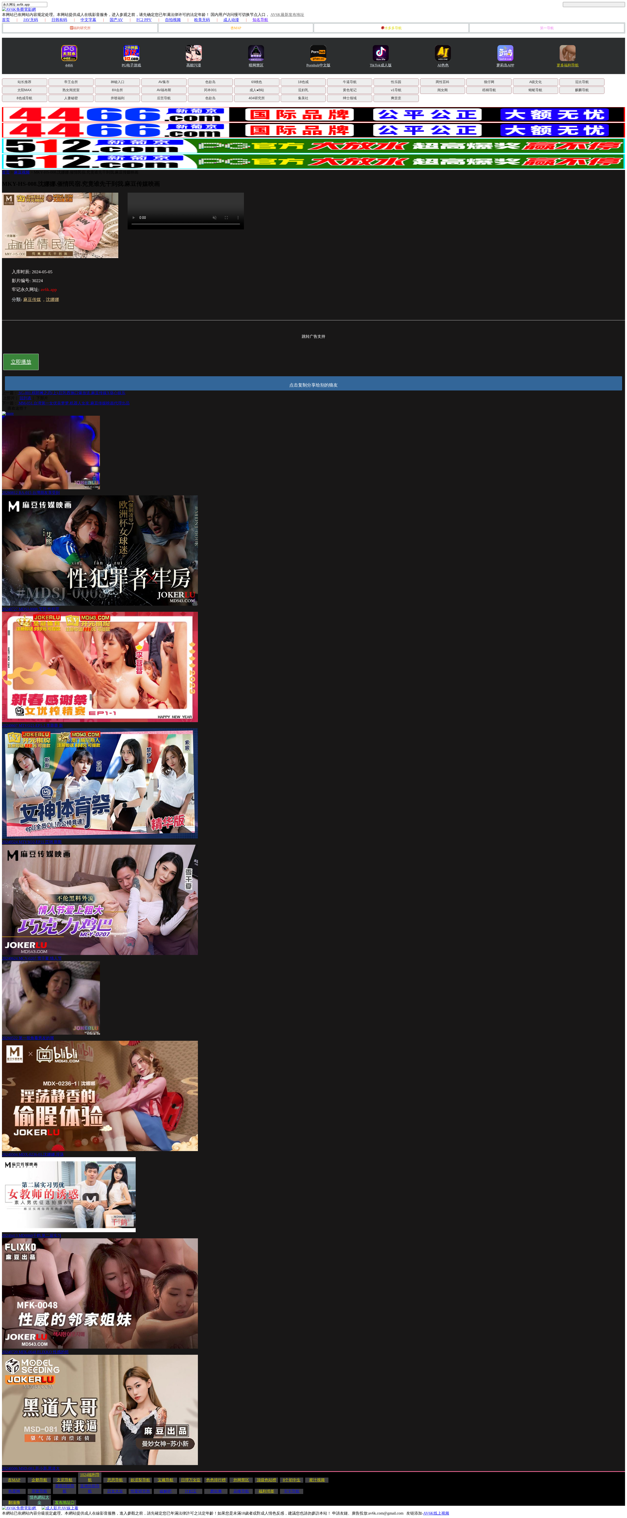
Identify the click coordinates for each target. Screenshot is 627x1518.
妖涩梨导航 (140, 1480)
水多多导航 (393, 28)
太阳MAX (24, 90)
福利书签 (266, 1491)
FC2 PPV (144, 20)
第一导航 (547, 28)
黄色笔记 (350, 90)
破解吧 (165, 1491)
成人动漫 (231, 20)
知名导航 (260, 20)
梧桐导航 (489, 90)
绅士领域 (350, 98)
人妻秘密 (71, 98)
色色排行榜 (216, 1480)
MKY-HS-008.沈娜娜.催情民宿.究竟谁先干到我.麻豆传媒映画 (86, 172)
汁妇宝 (191, 1491)
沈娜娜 (52, 299)
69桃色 (256, 82)
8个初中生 (292, 1480)
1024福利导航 (90, 1477)
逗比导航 (582, 82)
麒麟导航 (582, 90)
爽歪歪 (396, 98)
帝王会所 (71, 82)
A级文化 (535, 82)
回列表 (25, 398)
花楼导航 (241, 1491)
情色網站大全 (39, 1500)
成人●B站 (257, 90)
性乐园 (396, 82)
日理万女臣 (191, 1480)
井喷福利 (117, 98)
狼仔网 (489, 82)
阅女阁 (442, 90)
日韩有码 (59, 20)
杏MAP (235, 28)
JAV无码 (30, 20)
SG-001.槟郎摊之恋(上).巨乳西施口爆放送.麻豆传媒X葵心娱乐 (71, 393)
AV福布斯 (164, 90)
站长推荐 (24, 82)
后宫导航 (164, 98)
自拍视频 (173, 20)
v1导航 (396, 90)
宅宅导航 (292, 1491)
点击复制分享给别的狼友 (313, 385)
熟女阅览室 (71, 90)
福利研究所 (82, 28)
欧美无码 (202, 20)
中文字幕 (88, 20)
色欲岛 (210, 82)
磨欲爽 (216, 1491)
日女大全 (115, 1491)
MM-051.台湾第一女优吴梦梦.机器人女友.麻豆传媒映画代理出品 (74, 403)
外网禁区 (241, 1480)
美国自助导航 (64, 1488)
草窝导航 (39, 1491)
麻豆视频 (22, 172)
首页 (6, 20)
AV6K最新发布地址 (287, 15)
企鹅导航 (39, 1480)
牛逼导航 (350, 82)
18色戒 (303, 82)
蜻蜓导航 (535, 90)
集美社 (303, 98)
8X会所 (117, 90)
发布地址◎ (64, 1502)
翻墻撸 (14, 1502)
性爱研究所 (140, 1491)
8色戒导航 (24, 98)
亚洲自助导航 (90, 1488)
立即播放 (21, 362)
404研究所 (257, 98)
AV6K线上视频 (436, 1513)
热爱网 (14, 1491)
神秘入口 (117, 82)
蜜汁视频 (317, 1480)
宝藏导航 (165, 1480)
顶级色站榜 (266, 1480)
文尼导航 (64, 1480)
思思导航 (115, 1480)
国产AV (116, 20)
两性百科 (442, 82)
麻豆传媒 (32, 299)
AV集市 (163, 82)
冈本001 (210, 90)
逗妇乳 (303, 90)
